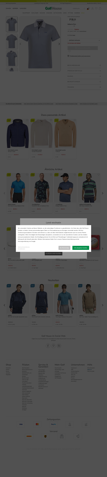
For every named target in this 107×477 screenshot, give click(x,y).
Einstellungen (21, 248)
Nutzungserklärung (23, 241)
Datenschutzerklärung (68, 239)
